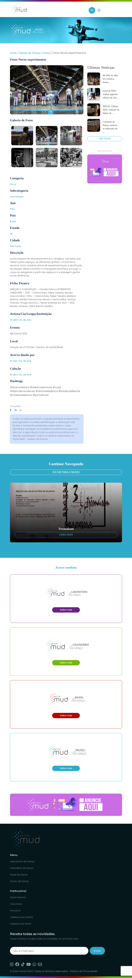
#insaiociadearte (69, 391)
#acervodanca (19, 387)
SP (11, 233)
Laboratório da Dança (22, 861)
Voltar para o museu (66, 472)
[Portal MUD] (48, 10)
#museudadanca (21, 395)
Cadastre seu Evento (21, 917)
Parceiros (15, 910)
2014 (12, 209)
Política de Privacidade (83, 971)
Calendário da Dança (21, 868)
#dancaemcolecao (22, 391)
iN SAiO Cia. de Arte (20, 319)
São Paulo (15, 246)
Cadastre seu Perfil (20, 923)
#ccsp (57, 387)
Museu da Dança (29, 53)
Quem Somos (18, 897)
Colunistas (16, 903)
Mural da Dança (19, 874)
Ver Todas (105, 138)
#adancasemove (41, 387)
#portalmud (40, 395)
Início (13, 53)
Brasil (13, 221)
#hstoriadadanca (46, 391)
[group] (104, 168)
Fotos (46, 53)
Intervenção (17, 196)
